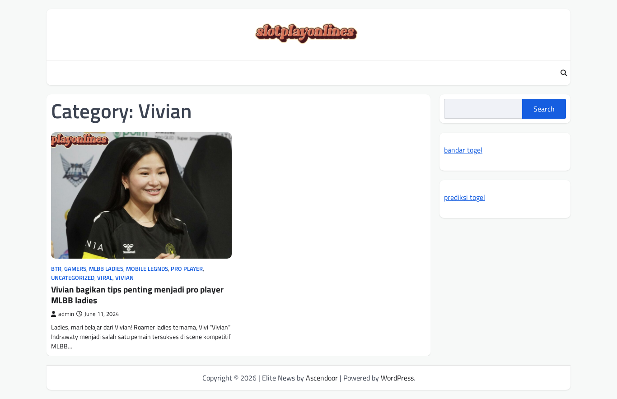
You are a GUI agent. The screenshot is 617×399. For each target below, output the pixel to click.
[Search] (563, 73)
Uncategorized (72, 277)
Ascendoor (322, 377)
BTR (56, 268)
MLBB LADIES (106, 268)
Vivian (124, 277)
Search (544, 108)
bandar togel (463, 149)
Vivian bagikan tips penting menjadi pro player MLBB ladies (137, 295)
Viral (104, 277)
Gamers (75, 268)
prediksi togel (464, 197)
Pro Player (187, 268)
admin (66, 314)
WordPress (397, 377)
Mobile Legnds (147, 268)
